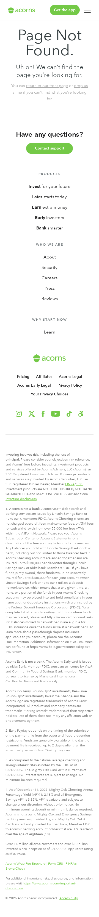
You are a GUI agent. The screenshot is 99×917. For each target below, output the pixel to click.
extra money (49, 207)
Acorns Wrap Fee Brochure (26, 864)
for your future (49, 186)
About (49, 257)
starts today (49, 196)
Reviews (50, 298)
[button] (80, 414)
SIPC (79, 484)
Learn (49, 332)
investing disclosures (21, 499)
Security (49, 267)
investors (49, 217)
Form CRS (55, 864)
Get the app (65, 10)
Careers (49, 277)
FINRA (70, 484)
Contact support (49, 148)
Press (50, 288)
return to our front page (47, 86)
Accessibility (68, 898)
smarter (49, 228)
